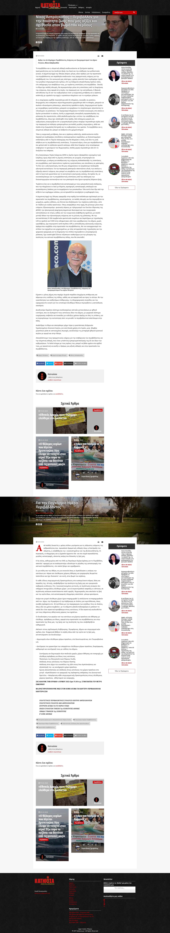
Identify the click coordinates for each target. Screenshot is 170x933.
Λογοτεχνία (72, 891)
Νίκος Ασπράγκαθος (76, 355)
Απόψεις (81, 7)
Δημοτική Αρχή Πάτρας (59, 355)
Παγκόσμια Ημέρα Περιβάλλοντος (85, 720)
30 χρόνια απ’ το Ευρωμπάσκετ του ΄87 (81, 916)
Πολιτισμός (54, 7)
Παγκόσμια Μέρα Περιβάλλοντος (48, 723)
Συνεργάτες (106, 12)
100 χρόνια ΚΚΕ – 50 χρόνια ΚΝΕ (79, 912)
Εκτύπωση (69, 363)
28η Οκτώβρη (73, 920)
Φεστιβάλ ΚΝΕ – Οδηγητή (77, 922)
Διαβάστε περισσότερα (54, 380)
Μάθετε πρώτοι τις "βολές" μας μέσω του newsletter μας (117, 884)
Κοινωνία (63, 7)
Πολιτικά (45, 7)
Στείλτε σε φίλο (81, 363)
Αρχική (37, 7)
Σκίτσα (87, 12)
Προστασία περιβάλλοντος (46, 727)
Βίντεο (81, 12)
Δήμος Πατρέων (43, 355)
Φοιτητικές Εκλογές (75, 918)
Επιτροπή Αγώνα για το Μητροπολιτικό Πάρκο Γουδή (54, 720)
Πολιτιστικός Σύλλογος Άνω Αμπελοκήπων (75, 723)
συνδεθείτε (59, 394)
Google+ (59, 363)
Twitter (50, 363)
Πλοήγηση (72, 5)
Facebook (41, 363)
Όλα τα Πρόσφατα (122, 188)
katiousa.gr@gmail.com (42, 893)
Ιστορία (88, 7)
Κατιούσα (41, 56)
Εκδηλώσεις (96, 12)
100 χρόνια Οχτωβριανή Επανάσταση (81, 914)
